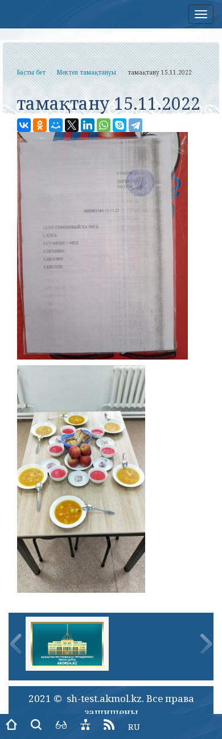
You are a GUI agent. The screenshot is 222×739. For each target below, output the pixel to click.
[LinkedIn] (87, 125)
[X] (72, 125)
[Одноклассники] (40, 125)
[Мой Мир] (56, 125)
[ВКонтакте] (24, 125)
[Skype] (119, 125)
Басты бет (31, 72)
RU (134, 726)
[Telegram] (135, 125)
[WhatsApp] (103, 125)
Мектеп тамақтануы (86, 72)
